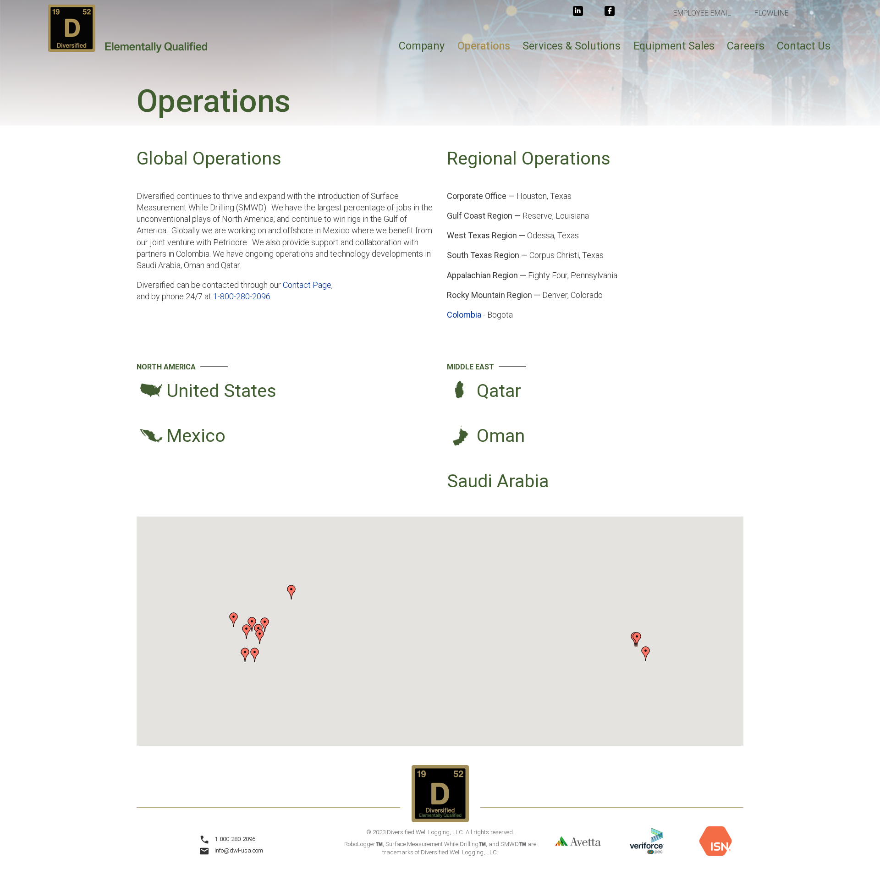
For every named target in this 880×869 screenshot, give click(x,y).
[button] (291, 592)
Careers (745, 45)
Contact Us (803, 45)
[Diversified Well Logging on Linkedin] (578, 11)
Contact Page (307, 285)
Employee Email (702, 13)
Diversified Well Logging (128, 29)
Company (422, 45)
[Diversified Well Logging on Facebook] (610, 11)
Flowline (771, 13)
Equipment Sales (674, 45)
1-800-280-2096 (241, 296)
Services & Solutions (571, 45)
